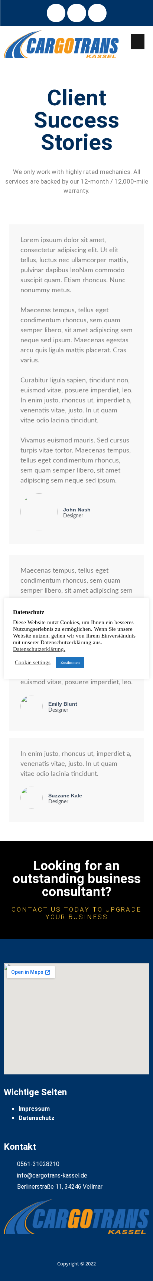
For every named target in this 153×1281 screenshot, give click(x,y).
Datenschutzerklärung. (39, 649)
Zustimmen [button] (70, 662)
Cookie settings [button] (33, 662)
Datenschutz (37, 1118)
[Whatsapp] (97, 13)
